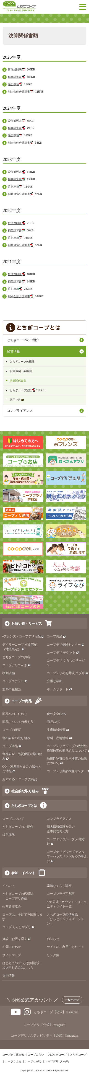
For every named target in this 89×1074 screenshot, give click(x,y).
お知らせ (53, 939)
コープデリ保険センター (64, 644)
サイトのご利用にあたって (65, 947)
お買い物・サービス (26, 623)
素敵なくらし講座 (59, 886)
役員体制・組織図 (21, 371)
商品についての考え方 (17, 722)
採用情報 (8, 975)
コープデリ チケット (61, 652)
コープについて (13, 818)
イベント (8, 886)
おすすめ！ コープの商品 (19, 779)
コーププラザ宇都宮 (61, 893)
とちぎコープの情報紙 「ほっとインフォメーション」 (65, 919)
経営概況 (8, 834)
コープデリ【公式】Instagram (44, 1025)
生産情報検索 (56, 730)
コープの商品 (21, 701)
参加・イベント (23, 873)
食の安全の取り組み (16, 738)
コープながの (33, 1061)
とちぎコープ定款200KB (27, 390)
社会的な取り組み (25, 791)
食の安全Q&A (56, 714)
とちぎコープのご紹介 (23, 340)
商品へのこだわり (14, 714)
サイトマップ (11, 955)
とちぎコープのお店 (16, 657)
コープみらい (36, 1054)
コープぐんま (13, 1061)
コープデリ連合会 (13, 1054)
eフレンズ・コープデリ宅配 (21, 636)
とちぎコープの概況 (22, 361)
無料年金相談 (11, 689)
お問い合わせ (11, 947)
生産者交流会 (11, 906)
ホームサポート (57, 689)
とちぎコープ (78, 1054)
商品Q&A (53, 722)
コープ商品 (10, 746)
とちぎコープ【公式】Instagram (56, 1012)
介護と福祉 (54, 681)
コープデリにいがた (57, 1061)
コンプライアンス (20, 410)
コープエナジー (13, 681)
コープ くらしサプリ (16, 927)
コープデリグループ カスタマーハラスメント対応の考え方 (67, 856)
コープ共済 (54, 636)
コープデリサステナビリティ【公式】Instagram (44, 1035)
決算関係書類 (18, 380)
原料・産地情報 (57, 738)
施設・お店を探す (14, 939)
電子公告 (15, 399)
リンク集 (53, 955)
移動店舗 (8, 673)
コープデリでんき (14, 665)
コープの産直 (11, 730)
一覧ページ (72, 1000)
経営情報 (13, 351)
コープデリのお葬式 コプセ (66, 673)
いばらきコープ (57, 1054)
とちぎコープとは (24, 805)
